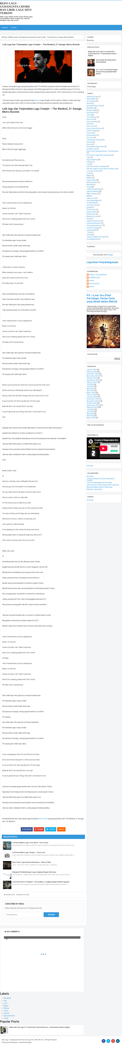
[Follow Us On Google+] (113, 1041)
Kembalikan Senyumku (95, 146)
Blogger (110, 255)
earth (89, 124)
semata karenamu (94, 223)
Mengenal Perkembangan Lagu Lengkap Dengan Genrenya (34, 872)
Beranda (5, 27)
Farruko (89, 133)
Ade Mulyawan (13, 1042)
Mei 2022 (90, 414)
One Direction (92, 205)
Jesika (91, 280)
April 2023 (90, 390)
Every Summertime (94, 128)
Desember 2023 (93, 374)
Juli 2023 (90, 384)
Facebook (27, 829)
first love (90, 137)
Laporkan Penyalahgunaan (102, 262)
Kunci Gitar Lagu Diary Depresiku (99, 155)
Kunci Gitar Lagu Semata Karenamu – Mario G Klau (31, 862)
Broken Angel (92, 110)
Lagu (88, 157)
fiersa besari (91, 135)
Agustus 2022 (92, 407)
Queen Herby (92, 212)
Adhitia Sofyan (92, 97)
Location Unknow (93, 171)
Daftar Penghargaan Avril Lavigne (99, 482)
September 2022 (93, 405)
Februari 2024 (92, 372)
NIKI (88, 196)
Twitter (52, 829)
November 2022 (93, 401)
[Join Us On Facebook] (103, 1041)
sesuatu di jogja (93, 228)
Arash (89, 103)
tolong (89, 234)
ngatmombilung (93, 191)
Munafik (90, 185)
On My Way (91, 203)
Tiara (89, 232)
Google (40, 829)
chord (6, 1011)
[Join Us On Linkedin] (118, 1041)
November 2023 (93, 376)
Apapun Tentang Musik (98, 275)
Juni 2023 (90, 386)
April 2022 (90, 416)
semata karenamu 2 (94, 225)
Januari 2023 (92, 397)
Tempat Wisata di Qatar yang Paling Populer (100, 479)
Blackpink (7, 998)
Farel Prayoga (92, 131)
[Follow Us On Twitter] (108, 1041)
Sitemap (14, 27)
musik (6, 1018)
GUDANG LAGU (94, 278)
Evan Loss (90, 126)
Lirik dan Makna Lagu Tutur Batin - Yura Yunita (30, 843)
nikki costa (91, 198)
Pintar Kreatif (94, 283)
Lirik (5, 1001)
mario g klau (91, 180)
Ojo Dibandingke (93, 200)
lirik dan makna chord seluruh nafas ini (101, 169)
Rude (89, 219)
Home (5, 37)
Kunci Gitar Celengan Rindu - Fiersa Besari (102, 151)
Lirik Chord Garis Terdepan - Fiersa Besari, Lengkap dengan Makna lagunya (40, 882)
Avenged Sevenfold (94, 106)
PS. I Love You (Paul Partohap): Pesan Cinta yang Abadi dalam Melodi (107, 72)
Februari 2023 (92, 395)
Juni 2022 (90, 411)
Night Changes (92, 194)
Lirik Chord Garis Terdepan (97, 166)
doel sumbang (92, 122)
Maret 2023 (91, 393)
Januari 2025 (92, 370)
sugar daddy (91, 230)
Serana (38, 100)
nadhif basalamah (94, 189)
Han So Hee (43, 819)
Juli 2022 (90, 409)
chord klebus (92, 117)
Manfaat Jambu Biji (94, 489)
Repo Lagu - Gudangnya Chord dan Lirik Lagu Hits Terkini (16, 8)
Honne (89, 144)
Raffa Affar (91, 214)
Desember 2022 (93, 399)
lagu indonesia (9, 1016)
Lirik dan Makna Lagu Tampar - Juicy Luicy (28, 852)
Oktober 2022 (92, 403)
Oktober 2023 (92, 378)
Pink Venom (91, 209)
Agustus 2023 (92, 382)
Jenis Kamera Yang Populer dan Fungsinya (103, 485)
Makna (6, 1008)
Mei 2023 (90, 388)
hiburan (6, 1013)
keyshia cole (91, 149)
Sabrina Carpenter (94, 221)
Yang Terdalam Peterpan (96, 237)
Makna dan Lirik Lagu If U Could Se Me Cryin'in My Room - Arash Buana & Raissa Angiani (39, 1027)
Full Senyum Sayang (94, 140)
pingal (89, 207)
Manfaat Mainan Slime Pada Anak (99, 487)
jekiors (91, 286)
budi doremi (91, 112)
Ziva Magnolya (92, 239)
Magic (6, 1006)
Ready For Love (92, 216)
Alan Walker (91, 99)
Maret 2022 (91, 418)
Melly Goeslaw (92, 182)
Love (5, 1003)
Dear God (90, 119)
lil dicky (89, 162)
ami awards (91, 101)
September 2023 (93, 380)
